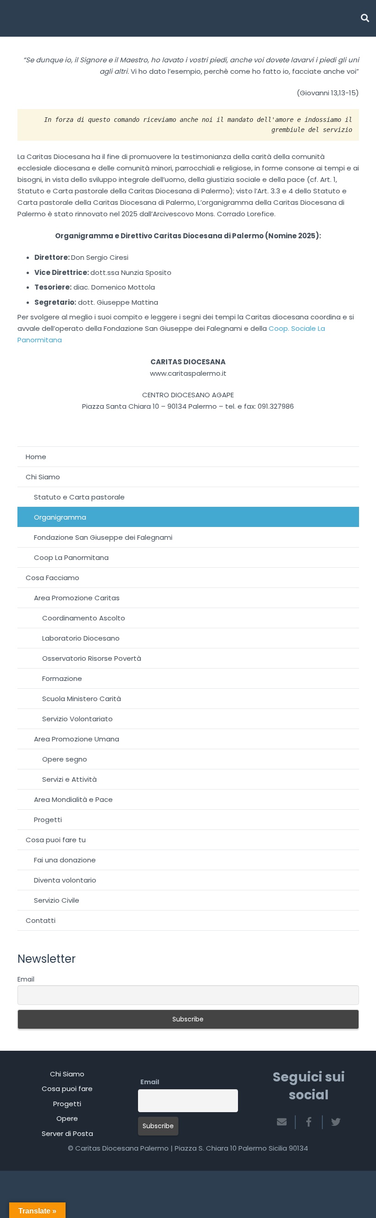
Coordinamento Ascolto (83, 618)
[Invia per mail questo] (286, 1122)
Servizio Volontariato (77, 719)
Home (36, 456)
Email (25, 979)
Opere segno (64, 759)
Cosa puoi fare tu (56, 840)
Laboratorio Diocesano (81, 638)
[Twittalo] (332, 1122)
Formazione (62, 678)
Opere (67, 1118)
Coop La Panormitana (71, 557)
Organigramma (60, 517)
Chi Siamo (43, 477)
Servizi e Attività (69, 779)
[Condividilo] (309, 1122)
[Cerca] (365, 18)
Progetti (48, 819)
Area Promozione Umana (76, 739)
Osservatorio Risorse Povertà (91, 658)
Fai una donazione (65, 860)
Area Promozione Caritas (77, 598)
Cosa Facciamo (52, 577)
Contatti (40, 920)
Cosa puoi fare (67, 1088)
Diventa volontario (65, 880)
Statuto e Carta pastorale (79, 497)
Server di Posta (67, 1133)
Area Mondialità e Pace (73, 799)
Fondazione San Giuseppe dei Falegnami (103, 537)
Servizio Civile (56, 900)
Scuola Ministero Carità (81, 698)
